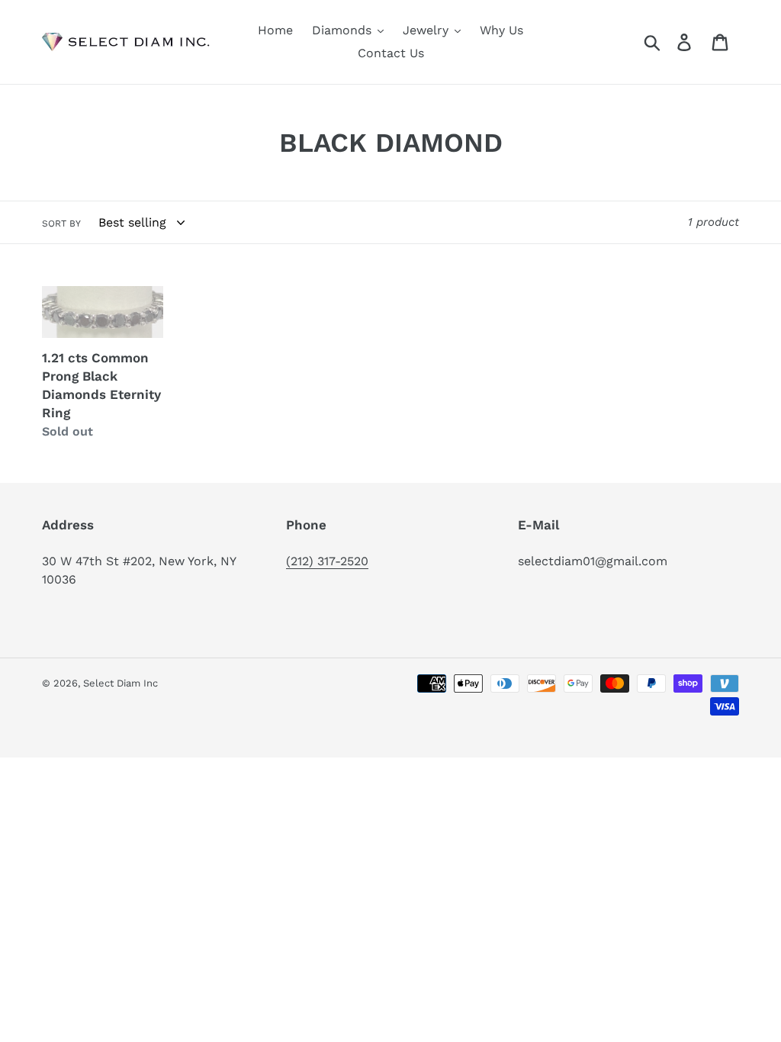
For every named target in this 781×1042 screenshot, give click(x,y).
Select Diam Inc (120, 683)
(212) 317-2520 (327, 561)
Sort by (61, 223)
